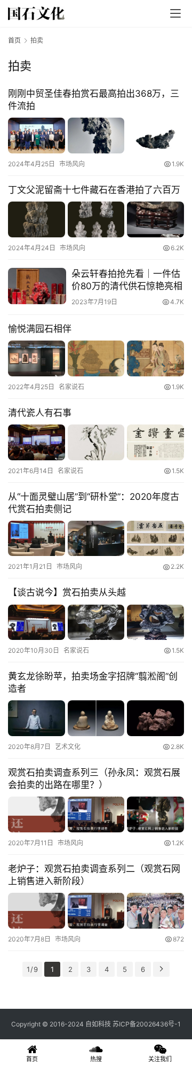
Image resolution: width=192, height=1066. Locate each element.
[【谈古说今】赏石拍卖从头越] (96, 622)
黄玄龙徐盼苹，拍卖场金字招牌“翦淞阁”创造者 (93, 682)
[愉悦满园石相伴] (96, 358)
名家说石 (71, 387)
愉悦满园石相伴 (39, 328)
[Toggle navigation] (175, 13)
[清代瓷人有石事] (96, 442)
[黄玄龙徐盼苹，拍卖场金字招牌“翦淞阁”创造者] (96, 718)
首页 (14, 40)
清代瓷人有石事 (39, 412)
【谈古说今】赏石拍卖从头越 (67, 592)
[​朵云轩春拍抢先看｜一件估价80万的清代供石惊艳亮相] (37, 286)
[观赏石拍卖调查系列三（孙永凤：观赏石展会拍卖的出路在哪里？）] (96, 814)
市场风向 (72, 164)
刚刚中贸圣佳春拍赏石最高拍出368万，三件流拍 (93, 99)
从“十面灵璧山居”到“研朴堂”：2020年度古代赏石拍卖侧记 (93, 502)
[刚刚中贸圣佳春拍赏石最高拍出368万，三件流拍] (96, 135)
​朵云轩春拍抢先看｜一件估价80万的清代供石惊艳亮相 (126, 279)
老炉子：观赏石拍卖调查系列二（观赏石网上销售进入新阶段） (94, 874)
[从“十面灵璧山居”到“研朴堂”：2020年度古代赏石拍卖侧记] (96, 539)
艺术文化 (68, 747)
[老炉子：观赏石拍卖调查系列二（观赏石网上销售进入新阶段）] (96, 911)
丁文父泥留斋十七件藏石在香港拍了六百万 (94, 189)
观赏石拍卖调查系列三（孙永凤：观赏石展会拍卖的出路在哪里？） (94, 778)
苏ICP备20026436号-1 (147, 1024)
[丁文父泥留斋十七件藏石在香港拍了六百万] (96, 219)
